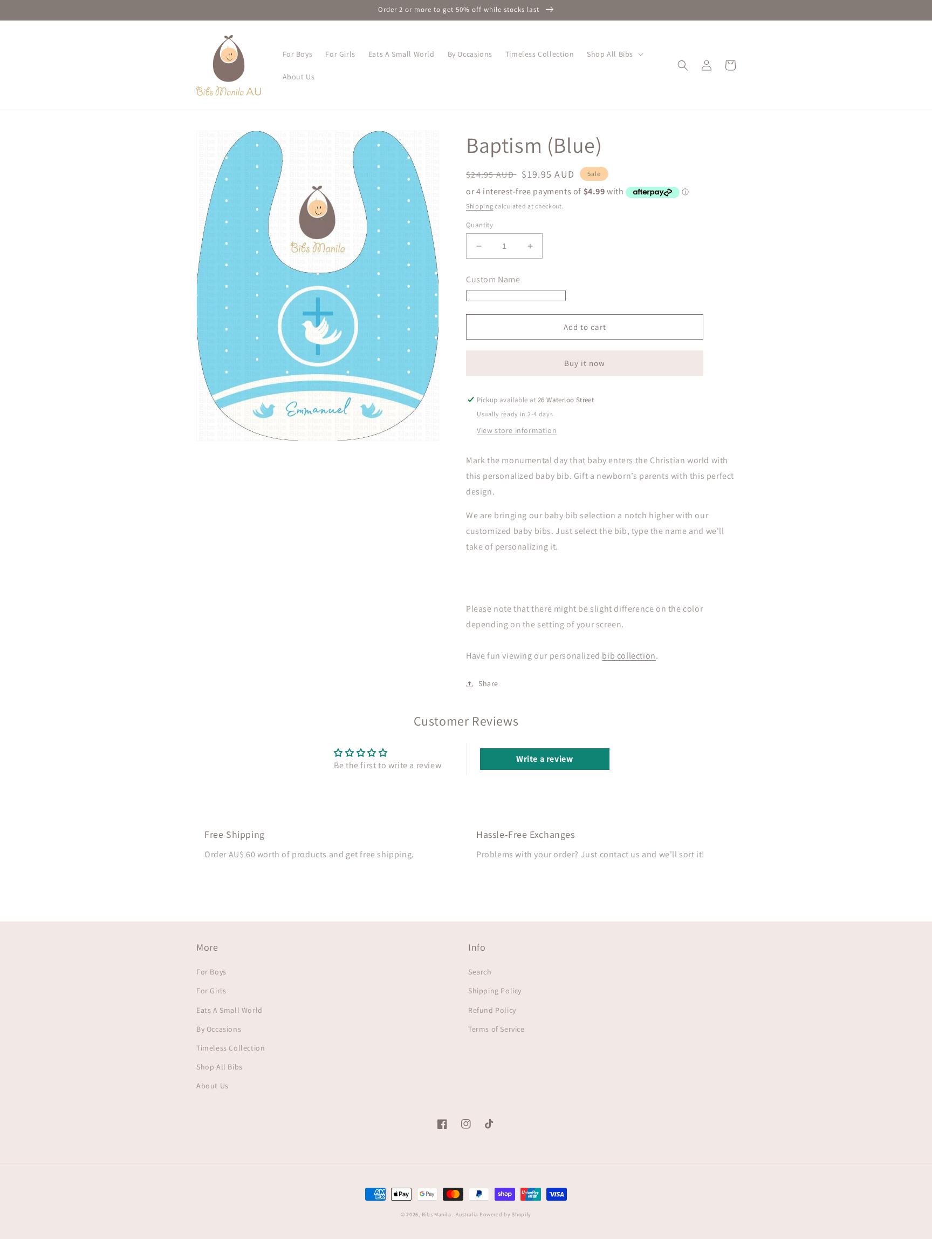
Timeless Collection (230, 1048)
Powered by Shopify (505, 1214)
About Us (212, 1086)
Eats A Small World (229, 1010)
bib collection (628, 655)
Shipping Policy (495, 991)
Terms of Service (496, 1029)
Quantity (479, 224)
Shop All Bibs (219, 1067)
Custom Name (493, 279)
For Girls (211, 991)
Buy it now (584, 363)
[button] (614, 54)
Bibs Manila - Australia (450, 1214)
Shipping (480, 206)
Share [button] (488, 683)
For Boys (211, 972)
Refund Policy (492, 1010)
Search (480, 972)
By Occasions (218, 1029)
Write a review (544, 758)
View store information (517, 430)
